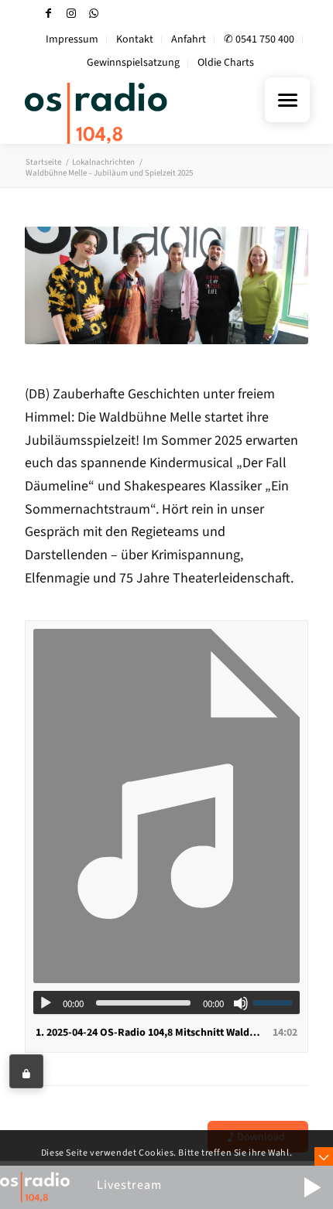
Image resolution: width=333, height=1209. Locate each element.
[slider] (276, 1002)
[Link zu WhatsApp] (93, 14)
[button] (312, 1187)
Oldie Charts (225, 62)
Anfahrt (188, 39)
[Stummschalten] (241, 1003)
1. (151, 1032)
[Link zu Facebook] (48, 14)
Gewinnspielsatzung (133, 62)
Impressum (72, 39)
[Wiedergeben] (45, 1003)
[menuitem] (72, 40)
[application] (166, 1002)
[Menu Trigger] (287, 99)
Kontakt (134, 39)
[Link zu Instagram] (71, 14)
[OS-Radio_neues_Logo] (138, 113)
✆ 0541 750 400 (259, 39)
